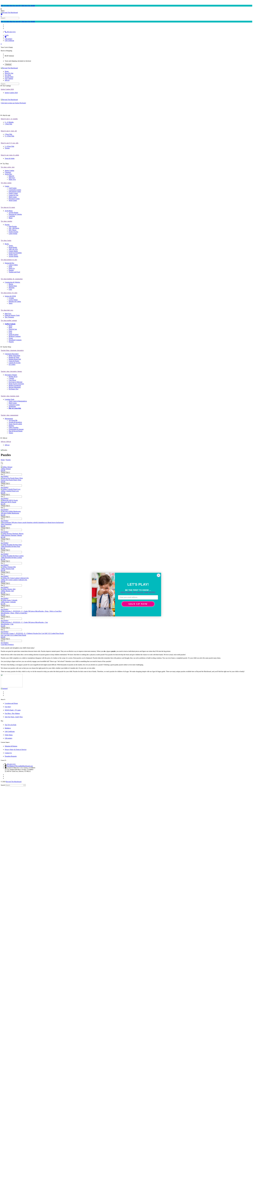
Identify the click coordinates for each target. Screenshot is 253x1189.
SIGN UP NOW (138, 604)
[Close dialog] (158, 575)
